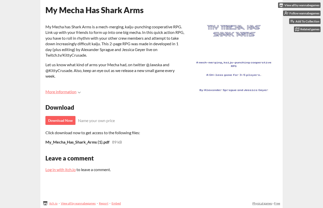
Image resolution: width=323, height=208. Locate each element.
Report (103, 203)
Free (277, 203)
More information (60, 91)
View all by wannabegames (78, 203)
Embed (116, 203)
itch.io (53, 203)
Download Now (60, 120)
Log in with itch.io (60, 169)
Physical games (262, 203)
